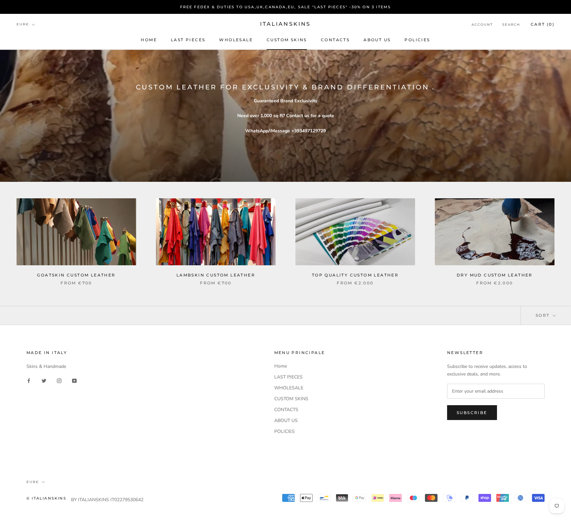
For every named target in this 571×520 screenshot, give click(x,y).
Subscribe (472, 412)
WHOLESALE (236, 39)
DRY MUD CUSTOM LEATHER (495, 275)
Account (482, 24)
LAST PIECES (188, 39)
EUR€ (23, 24)
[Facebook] (28, 380)
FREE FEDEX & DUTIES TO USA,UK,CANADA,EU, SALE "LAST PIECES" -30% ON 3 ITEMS (285, 7)
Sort (544, 315)
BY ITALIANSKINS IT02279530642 (107, 500)
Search (511, 24)
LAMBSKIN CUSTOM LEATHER (215, 275)
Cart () (542, 24)
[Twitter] (44, 380)
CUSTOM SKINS (287, 39)
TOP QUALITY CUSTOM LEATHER (355, 275)
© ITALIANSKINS (46, 498)
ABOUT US (377, 39)
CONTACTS (335, 39)
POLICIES (417, 39)
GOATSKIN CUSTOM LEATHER (76, 275)
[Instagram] (59, 380)
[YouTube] (74, 380)
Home (149, 39)
